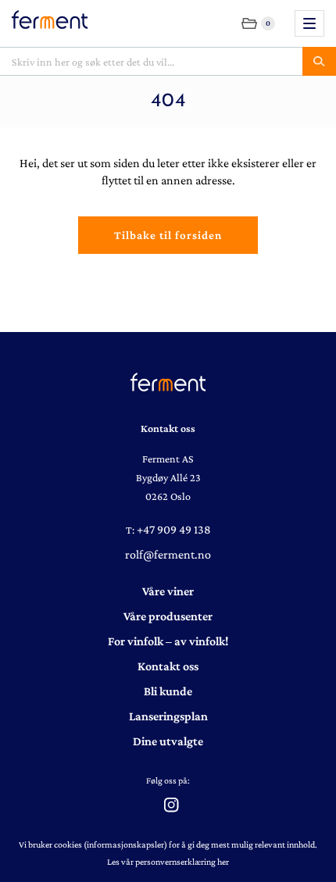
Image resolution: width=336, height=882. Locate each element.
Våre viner (168, 591)
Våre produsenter (168, 616)
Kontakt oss (168, 666)
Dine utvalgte (168, 741)
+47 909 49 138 (174, 529)
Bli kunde (168, 691)
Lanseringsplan (168, 716)
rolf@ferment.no (168, 554)
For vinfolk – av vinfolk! (168, 641)
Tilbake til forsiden (168, 235)
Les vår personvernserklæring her (168, 861)
